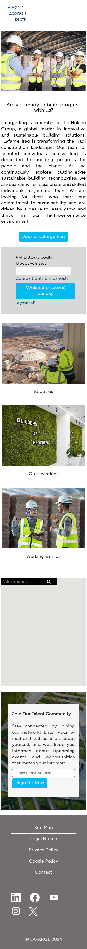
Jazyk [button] (14, 7)
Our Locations (43, 474)
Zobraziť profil (17, 16)
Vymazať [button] (25, 303)
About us (43, 392)
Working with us (43, 556)
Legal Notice (43, 839)
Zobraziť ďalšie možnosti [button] (42, 278)
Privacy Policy (43, 850)
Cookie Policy (43, 861)
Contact (43, 872)
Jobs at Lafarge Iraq (43, 236)
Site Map (43, 828)
